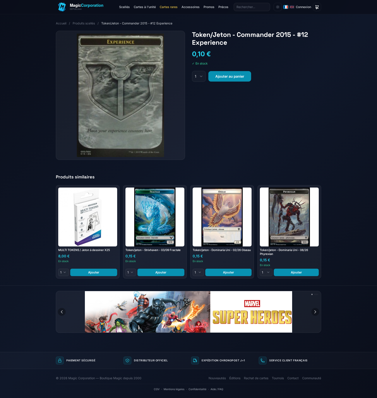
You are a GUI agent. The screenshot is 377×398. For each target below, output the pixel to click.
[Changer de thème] (278, 7)
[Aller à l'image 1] (312, 294)
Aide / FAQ (217, 389)
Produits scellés (84, 23)
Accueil (61, 23)
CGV (156, 389)
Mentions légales (174, 389)
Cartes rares (169, 7)
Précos (223, 7)
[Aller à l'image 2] (316, 294)
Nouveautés (217, 378)
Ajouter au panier (229, 76)
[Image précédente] (62, 312)
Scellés (124, 7)
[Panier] (317, 7)
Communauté (311, 378)
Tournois (278, 378)
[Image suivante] (315, 312)
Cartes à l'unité (145, 7)
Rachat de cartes (256, 378)
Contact (293, 378)
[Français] (286, 7)
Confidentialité (197, 389)
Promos (209, 7)
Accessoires (191, 7)
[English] (292, 7)
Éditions (234, 378)
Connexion (303, 7)
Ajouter (93, 272)
